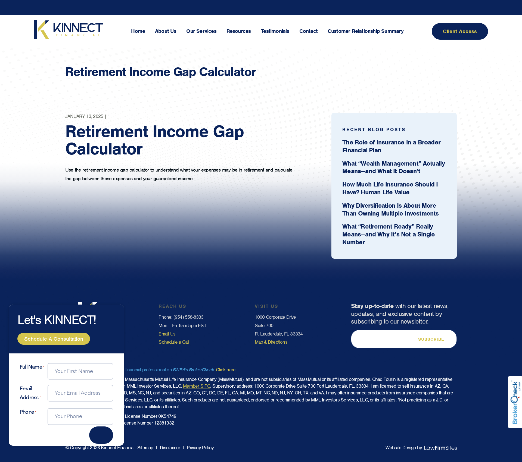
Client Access (460, 31)
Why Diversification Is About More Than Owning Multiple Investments (390, 209)
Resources (238, 31)
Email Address (30, 393)
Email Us (167, 334)
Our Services (201, 31)
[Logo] (68, 38)
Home (138, 31)
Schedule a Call (174, 342)
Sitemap (145, 448)
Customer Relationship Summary (366, 31)
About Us (165, 31)
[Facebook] (461, 7)
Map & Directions (271, 342)
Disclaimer (170, 448)
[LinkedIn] (473, 7)
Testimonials (275, 31)
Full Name (32, 367)
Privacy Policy (200, 448)
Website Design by (404, 448)
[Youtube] (485, 7)
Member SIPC (196, 386)
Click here (225, 370)
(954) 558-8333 (188, 317)
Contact (308, 31)
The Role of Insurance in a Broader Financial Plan (391, 146)
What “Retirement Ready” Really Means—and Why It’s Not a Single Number (388, 234)
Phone (28, 412)
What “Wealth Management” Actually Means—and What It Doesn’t (393, 167)
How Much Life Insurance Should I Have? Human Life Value (390, 188)
